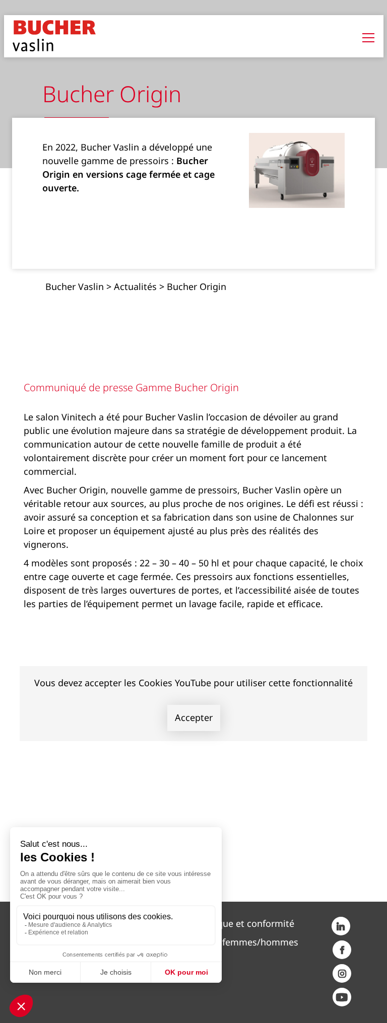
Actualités (135, 286)
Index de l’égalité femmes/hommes (222, 942)
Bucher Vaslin (74, 286)
